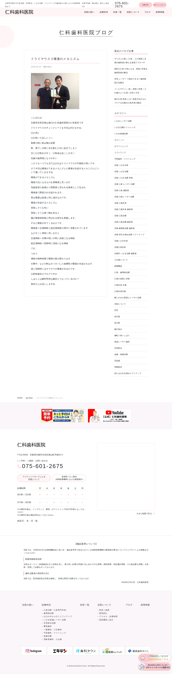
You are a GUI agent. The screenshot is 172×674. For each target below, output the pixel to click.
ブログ (147, 12)
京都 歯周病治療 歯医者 (124, 228)
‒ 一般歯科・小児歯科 (52, 630)
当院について (133, 12)
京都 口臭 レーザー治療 (124, 184)
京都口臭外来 (120, 247)
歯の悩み (118, 329)
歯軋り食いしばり (122, 335)
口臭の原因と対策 (122, 279)
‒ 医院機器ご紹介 (105, 620)
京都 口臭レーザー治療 (124, 197)
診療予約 (145, 5)
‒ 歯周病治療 (48, 613)
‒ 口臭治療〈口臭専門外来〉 (55, 610)
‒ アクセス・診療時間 (107, 616)
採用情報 (160, 12)
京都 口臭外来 (120, 203)
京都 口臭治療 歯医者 (123, 222)
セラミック (119, 140)
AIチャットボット (159, 5)
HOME (20, 398)
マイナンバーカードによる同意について (34, 478)
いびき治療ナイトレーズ (124, 127)
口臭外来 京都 (120, 285)
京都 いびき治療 (121, 171)
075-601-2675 (42, 466)
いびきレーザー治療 (123, 121)
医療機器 (118, 266)
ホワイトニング (121, 146)
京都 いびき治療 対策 (123, 178)
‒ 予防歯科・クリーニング (54, 633)
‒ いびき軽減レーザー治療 (54, 620)
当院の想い (89, 12)
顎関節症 (118, 367)
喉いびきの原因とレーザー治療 (127, 298)
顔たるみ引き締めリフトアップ (127, 373)
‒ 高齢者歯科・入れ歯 (52, 639)
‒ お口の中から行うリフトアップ (57, 616)
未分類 (117, 316)
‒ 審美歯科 (47, 626)
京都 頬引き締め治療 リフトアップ (129, 234)
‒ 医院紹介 (102, 613)
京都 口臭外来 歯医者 (123, 209)
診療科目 (104, 12)
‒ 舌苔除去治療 (49, 623)
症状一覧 (117, 12)
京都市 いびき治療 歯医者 (125, 253)
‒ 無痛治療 (47, 636)
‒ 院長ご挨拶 (103, 610)
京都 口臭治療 (120, 216)
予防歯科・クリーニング (124, 159)
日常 (116, 310)
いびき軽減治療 (121, 134)
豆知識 (117, 361)
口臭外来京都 (120, 291)
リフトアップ (120, 152)
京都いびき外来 (121, 241)
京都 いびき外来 (121, 165)
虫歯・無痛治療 (121, 354)
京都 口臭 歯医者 (121, 190)
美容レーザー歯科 (122, 342)
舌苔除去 (118, 348)
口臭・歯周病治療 (122, 272)
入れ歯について (121, 260)
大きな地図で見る (144, 513)
